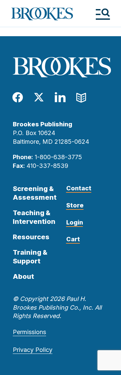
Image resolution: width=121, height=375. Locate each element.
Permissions (29, 331)
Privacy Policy (32, 349)
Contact (78, 188)
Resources (31, 237)
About (23, 276)
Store (75, 205)
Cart (73, 239)
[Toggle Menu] (102, 14)
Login (74, 222)
